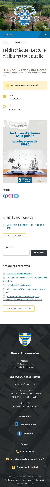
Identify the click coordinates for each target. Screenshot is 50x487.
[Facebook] (5, 196)
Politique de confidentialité (34, 480)
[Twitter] (16, 196)
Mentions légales (11, 480)
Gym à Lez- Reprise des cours (19, 273)
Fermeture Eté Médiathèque (19, 285)
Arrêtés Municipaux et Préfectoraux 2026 (25, 226)
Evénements (19, 43)
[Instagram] (10, 196)
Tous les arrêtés (12, 236)
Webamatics (29, 483)
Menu (9, 34)
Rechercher (8, 248)
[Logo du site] (25, 25)
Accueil (6, 43)
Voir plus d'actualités (19, 308)
